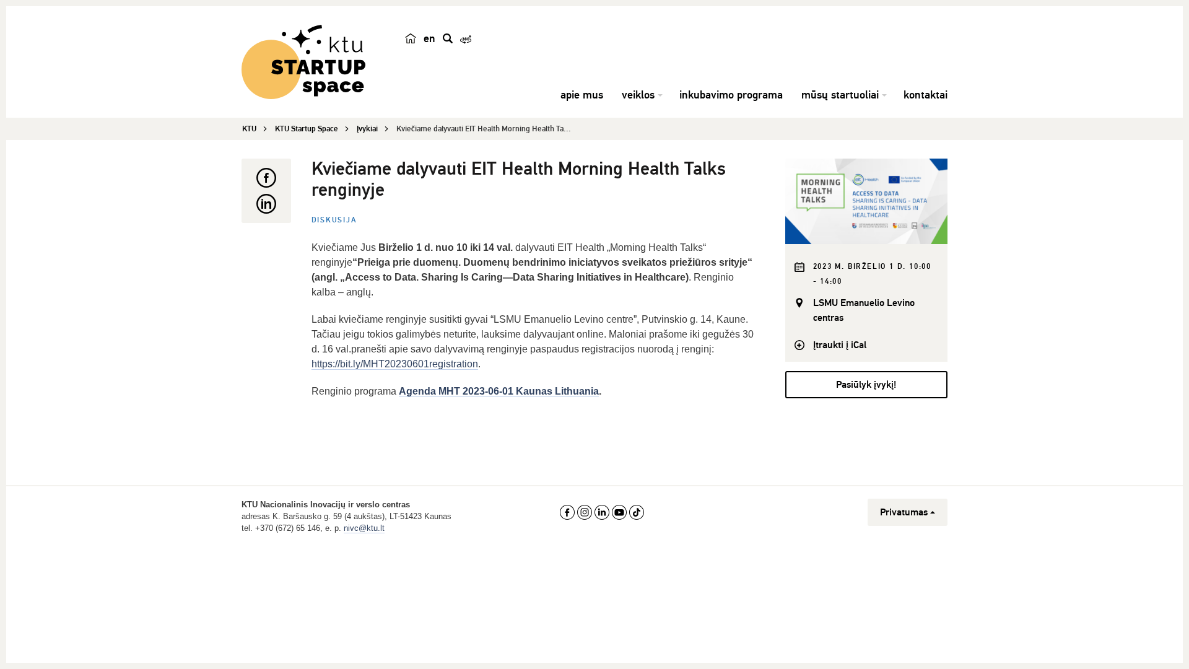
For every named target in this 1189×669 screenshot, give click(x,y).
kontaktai (925, 95)
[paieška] (448, 38)
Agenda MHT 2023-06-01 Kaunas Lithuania (499, 391)
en (429, 38)
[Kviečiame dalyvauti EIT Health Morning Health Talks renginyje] (866, 201)
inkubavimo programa (731, 95)
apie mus (581, 95)
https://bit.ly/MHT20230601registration (394, 364)
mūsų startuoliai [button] (840, 95)
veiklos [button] (638, 95)
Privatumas (904, 512)
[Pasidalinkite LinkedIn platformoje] (266, 204)
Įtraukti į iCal (839, 345)
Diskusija (334, 220)
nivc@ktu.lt (364, 528)
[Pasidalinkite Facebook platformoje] (266, 178)
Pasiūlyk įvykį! (866, 384)
